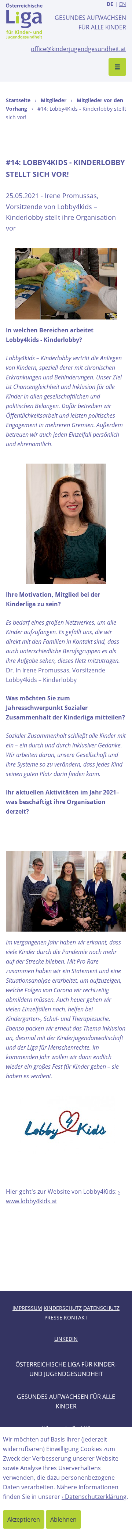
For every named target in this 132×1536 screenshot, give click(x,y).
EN (122, 3)
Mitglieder (53, 100)
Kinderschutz (63, 1307)
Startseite (18, 100)
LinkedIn (66, 1338)
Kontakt (76, 1317)
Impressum (27, 1307)
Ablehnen (63, 1519)
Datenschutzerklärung (95, 1497)
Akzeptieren (23, 1519)
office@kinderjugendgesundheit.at (78, 49)
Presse (53, 1317)
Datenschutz (101, 1307)
